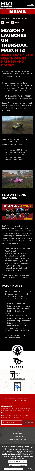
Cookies (17, 442)
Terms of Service (21, 413)
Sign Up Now (28, 422)
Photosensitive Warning (17, 439)
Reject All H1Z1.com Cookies (18, 465)
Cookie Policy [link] (28, 469)
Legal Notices (17, 431)
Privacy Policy (20, 415)
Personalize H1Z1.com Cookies (13, 469)
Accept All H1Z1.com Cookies (17, 461)
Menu (30, 4)
